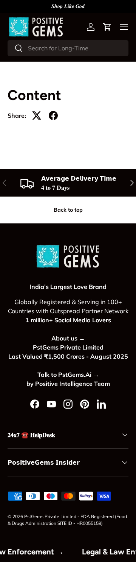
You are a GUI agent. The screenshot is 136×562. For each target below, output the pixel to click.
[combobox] (68, 48)
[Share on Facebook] (53, 115)
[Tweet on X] (36, 115)
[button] (107, 27)
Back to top (68, 209)
